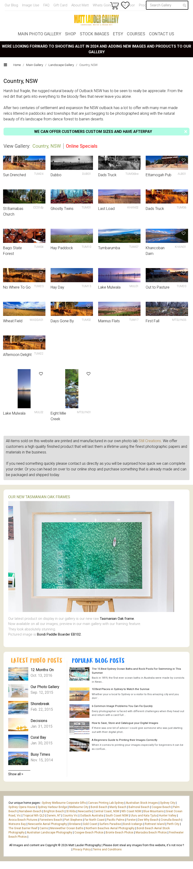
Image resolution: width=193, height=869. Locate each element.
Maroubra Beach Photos (151, 832)
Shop (70, 33)
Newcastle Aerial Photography (47, 824)
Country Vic (70, 815)
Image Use (30, 5)
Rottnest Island (155, 824)
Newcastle (85, 811)
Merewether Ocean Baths (67, 828)
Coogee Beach (161, 807)
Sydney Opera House (22, 807)
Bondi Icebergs (133, 824)
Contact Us (161, 33)
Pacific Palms (116, 819)
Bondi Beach (99, 807)
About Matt (80, 5)
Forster (131, 819)
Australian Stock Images (142, 802)
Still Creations (150, 441)
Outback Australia (91, 815)
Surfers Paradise (110, 824)
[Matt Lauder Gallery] (96, 20)
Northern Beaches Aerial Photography (110, 828)
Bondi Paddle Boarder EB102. (59, 634)
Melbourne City (78, 807)
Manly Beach (117, 807)
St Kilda (71, 811)
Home (17, 65)
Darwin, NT (54, 815)
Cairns (44, 828)
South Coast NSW (116, 815)
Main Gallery (34, 65)
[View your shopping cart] (114, 5)
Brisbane (75, 824)
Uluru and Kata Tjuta (143, 815)
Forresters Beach (51, 819)
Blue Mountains (153, 811)
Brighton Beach (54, 811)
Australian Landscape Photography (49, 832)
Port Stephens (73, 819)
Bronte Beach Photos (119, 832)
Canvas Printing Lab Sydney (106, 802)
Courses (136, 33)
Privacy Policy (82, 849)
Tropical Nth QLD (34, 815)
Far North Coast (94, 819)
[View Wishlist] (125, 5)
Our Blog (11, 5)
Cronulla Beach (171, 819)
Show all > (15, 774)
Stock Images (94, 33)
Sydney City (167, 802)
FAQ (46, 5)
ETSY (118, 33)
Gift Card (60, 5)
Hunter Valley (167, 815)
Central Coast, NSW (106, 811)
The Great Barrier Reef (22, 828)
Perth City (173, 824)
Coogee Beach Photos (89, 832)
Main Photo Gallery (39, 33)
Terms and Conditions (107, 849)
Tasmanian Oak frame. (117, 618)
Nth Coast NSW (131, 811)
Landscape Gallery (61, 65)
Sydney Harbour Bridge (52, 807)
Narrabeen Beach (30, 811)
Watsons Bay (17, 824)
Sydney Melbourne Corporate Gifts (64, 802)
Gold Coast (90, 824)
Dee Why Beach (148, 819)
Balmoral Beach (139, 807)
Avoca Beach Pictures (22, 819)
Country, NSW (47, 146)
